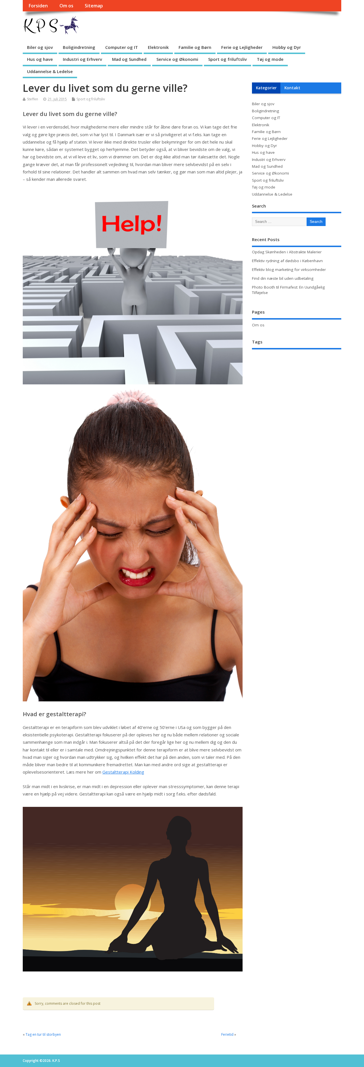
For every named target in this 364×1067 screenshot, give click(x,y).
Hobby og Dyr (286, 47)
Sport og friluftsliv (227, 59)
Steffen (32, 99)
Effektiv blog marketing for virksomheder (289, 269)
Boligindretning (79, 47)
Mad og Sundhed (129, 59)
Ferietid (227, 1034)
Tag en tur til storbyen (43, 1034)
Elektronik (158, 47)
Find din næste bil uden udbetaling (282, 278)
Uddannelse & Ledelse (50, 71)
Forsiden (38, 6)
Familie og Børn (195, 47)
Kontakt (292, 87)
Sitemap (94, 6)
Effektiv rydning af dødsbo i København (287, 260)
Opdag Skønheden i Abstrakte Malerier (287, 251)
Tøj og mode (270, 59)
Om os (66, 6)
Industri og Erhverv (82, 59)
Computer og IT (121, 47)
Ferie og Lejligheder (241, 47)
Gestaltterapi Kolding (123, 772)
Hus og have (40, 59)
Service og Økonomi (177, 59)
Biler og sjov (40, 47)
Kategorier (266, 87)
